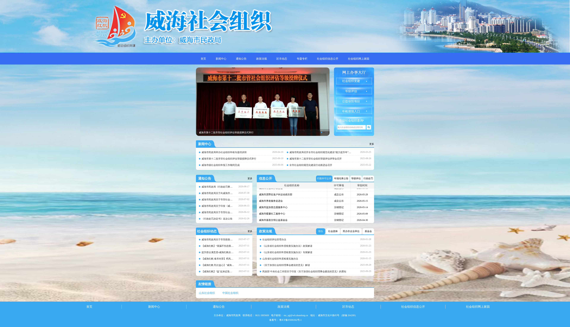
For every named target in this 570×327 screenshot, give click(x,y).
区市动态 (281, 58)
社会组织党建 (351, 81)
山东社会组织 (207, 292)
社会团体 (333, 231)
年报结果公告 (341, 178)
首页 (203, 58)
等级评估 (351, 91)
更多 (371, 144)
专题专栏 (302, 58)
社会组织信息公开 (327, 58)
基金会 (368, 231)
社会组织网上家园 (358, 58)
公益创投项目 (351, 101)
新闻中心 (221, 58)
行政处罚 (368, 178)
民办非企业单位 (351, 231)
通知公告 (241, 58)
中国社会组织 (230, 292)
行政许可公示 (324, 178)
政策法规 (261, 58)
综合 (320, 231)
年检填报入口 (351, 111)
